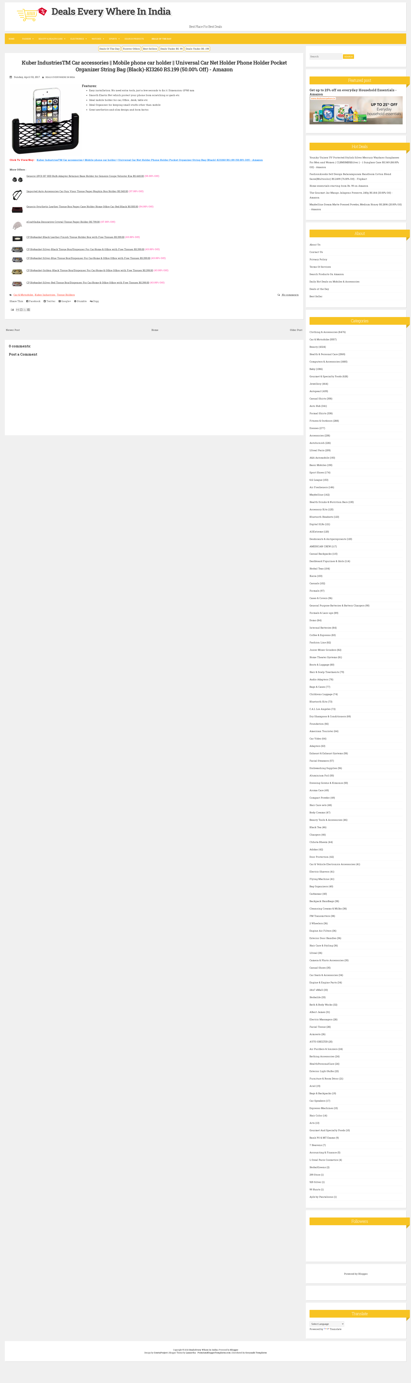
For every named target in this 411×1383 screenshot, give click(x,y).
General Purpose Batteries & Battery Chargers (337, 605)
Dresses (314, 428)
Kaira (313, 575)
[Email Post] (12, 309)
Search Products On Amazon (327, 274)
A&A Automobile (320, 457)
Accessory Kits (319, 509)
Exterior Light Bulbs (322, 1071)
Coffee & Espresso (320, 635)
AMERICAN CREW (321, 546)
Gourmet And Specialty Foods (328, 1130)
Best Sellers (150, 48)
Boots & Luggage (320, 664)
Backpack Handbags (322, 901)
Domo (313, 620)
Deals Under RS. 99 (171, 48)
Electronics (77, 38)
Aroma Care (317, 790)
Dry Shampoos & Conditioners (328, 716)
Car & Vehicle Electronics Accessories (333, 864)
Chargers (315, 834)
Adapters (315, 745)
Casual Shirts (318, 398)
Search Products (134, 38)
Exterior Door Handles (323, 938)
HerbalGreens (318, 1167)
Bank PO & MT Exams (323, 1137)
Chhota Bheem (319, 842)
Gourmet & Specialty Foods (326, 376)
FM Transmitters (320, 916)
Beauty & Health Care (51, 38)
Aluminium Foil (320, 775)
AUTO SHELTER (319, 1041)
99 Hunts (315, 1189)
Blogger (362, 1273)
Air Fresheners (319, 487)
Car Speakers (318, 1100)
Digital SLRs (317, 524)
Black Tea (316, 827)
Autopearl (316, 391)
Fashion (26, 38)
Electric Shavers (320, 871)
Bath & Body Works (321, 1004)
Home (11, 38)
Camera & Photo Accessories (327, 960)
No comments (290, 294)
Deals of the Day (319, 289)
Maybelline (317, 494)
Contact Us (316, 252)
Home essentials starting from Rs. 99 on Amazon (339, 185)
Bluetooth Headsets (322, 516)
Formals (315, 590)
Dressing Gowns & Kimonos (327, 782)
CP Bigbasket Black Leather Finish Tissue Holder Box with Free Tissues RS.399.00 (75, 237)
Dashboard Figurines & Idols (327, 561)
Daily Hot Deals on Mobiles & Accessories (334, 281)
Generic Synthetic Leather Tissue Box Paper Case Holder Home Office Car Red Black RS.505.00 (82, 206)
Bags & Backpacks (321, 1093)
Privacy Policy (318, 259)
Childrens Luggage (321, 694)
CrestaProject (161, 1352)
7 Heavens (316, 1145)
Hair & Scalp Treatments (325, 672)
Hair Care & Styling (322, 945)
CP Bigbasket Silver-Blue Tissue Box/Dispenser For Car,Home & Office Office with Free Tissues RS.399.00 (88, 258)
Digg (96, 301)
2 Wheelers (317, 923)
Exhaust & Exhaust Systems (327, 753)
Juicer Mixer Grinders (323, 649)
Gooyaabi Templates (256, 1352)
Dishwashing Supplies (324, 768)
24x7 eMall (317, 989)
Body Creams (318, 812)
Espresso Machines (322, 1108)
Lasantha (191, 1352)
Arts (312, 1122)
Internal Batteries (321, 627)
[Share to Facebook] (28, 309)
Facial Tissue (318, 1026)
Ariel (313, 1086)
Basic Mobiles (318, 465)
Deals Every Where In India (111, 11)
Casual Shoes (318, 967)
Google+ (66, 301)
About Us (315, 244)
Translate (335, 1329)
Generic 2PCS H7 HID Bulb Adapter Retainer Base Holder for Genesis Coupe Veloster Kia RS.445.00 (85, 176)
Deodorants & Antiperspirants (328, 539)
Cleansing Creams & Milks (326, 908)
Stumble (81, 301)
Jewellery (316, 383)
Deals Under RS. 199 (197, 48)
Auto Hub (315, 405)
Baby (313, 369)
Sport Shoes (317, 472)
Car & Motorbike (23, 294)
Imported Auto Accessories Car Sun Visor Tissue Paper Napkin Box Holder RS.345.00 (77, 191)
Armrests (315, 1034)
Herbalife (315, 997)
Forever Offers (131, 48)
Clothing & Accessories (324, 332)
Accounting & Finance (323, 1152)
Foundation (317, 723)
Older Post (296, 329)
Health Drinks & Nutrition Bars (329, 502)
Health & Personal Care (324, 354)
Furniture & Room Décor (324, 1078)
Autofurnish (317, 442)
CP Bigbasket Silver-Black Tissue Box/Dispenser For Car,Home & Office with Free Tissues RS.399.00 (85, 249)
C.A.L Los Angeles (320, 709)
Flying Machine (320, 879)
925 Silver (316, 1182)
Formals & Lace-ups (322, 612)
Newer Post (13, 329)
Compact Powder (320, 797)
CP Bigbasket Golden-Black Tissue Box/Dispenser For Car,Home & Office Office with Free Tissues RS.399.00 (89, 270)
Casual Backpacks (321, 553)
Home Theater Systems (324, 657)
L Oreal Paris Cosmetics (324, 1159)
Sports (113, 38)
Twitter (50, 301)
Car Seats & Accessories (324, 975)
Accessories (317, 435)
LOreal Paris (317, 450)
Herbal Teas (317, 568)
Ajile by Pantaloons (322, 1196)
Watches (96, 38)
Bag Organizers (319, 886)
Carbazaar (316, 893)
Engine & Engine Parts (323, 982)
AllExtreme (317, 531)
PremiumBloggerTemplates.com (214, 1352)
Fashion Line (318, 642)
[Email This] (17, 309)
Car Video (316, 738)
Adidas (314, 849)
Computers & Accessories (325, 361)
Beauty (314, 346)
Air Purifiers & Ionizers (324, 1049)
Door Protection (319, 856)
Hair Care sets (318, 805)
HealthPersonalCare (322, 1063)
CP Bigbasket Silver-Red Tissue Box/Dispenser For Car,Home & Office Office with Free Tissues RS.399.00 (87, 282)
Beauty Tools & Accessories (326, 819)
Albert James (318, 1012)
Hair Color (316, 1115)
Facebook (34, 301)
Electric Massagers (321, 1019)
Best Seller (316, 296)
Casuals (315, 583)
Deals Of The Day (109, 48)
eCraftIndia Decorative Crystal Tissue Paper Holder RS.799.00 (63, 221)
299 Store (315, 1174)
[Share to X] (24, 309)
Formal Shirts (318, 413)
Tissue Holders (66, 294)
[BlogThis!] (21, 309)
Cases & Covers (319, 598)
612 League (316, 479)
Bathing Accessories (322, 1056)
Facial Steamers (320, 760)
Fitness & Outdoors (321, 420)
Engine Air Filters (321, 930)
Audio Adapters (319, 679)
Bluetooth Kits (319, 701)
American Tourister (322, 731)
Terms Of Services (320, 266)
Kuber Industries (45, 294)
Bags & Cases (318, 686)
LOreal (314, 952)
